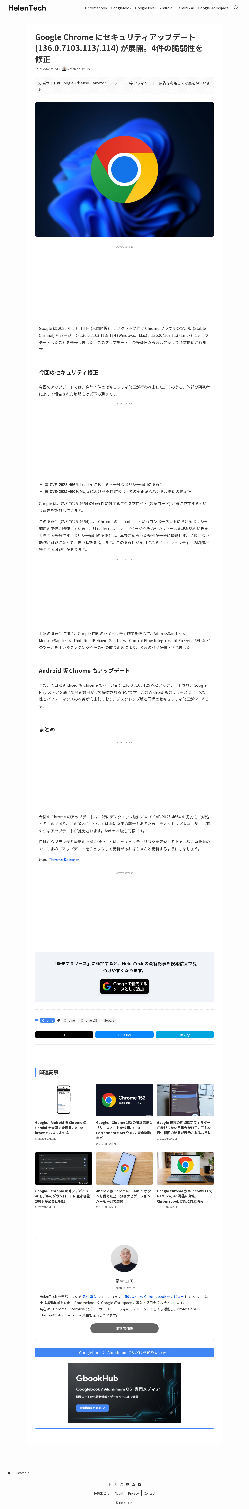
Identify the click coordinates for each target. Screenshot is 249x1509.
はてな (185, 1034)
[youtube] (127, 1484)
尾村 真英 (89, 1296)
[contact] (139, 1484)
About (119, 1493)
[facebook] (110, 1484)
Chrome (47, 1020)
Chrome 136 (89, 1020)
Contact (149, 1493)
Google (109, 1020)
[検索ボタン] (236, 8)
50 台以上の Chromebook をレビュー (154, 1296)
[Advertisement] (124, 285)
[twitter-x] (116, 1484)
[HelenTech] (27, 8)
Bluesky (124, 1034)
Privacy (133, 1493)
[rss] (133, 1484)
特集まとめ (101, 1493)
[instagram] (121, 1484)
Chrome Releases (64, 859)
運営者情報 (125, 1328)
